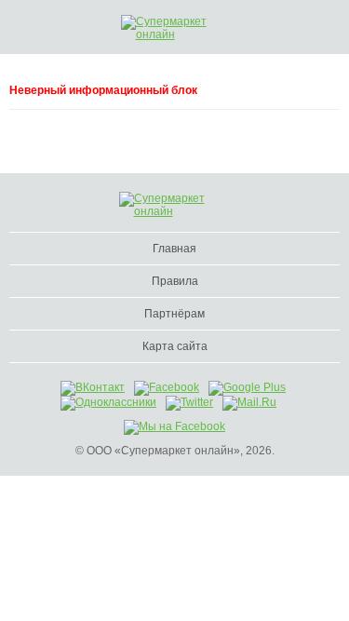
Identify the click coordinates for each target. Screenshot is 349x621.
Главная (174, 248)
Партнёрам (174, 313)
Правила (175, 281)
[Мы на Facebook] (174, 426)
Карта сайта (175, 346)
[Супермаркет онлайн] (177, 28)
